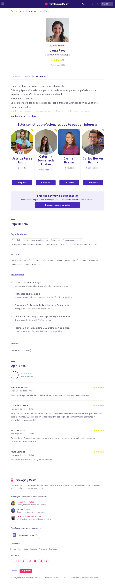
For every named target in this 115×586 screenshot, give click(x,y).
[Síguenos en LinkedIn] (24, 561)
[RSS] (46, 561)
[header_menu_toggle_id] (3, 4)
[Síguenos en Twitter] (18, 561)
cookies (94, 577)
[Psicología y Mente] (57, 4)
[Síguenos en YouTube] (35, 561)
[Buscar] (83, 4)
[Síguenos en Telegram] (41, 561)
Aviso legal (75, 577)
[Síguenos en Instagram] (29, 561)
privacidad (85, 577)
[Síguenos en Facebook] (13, 561)
